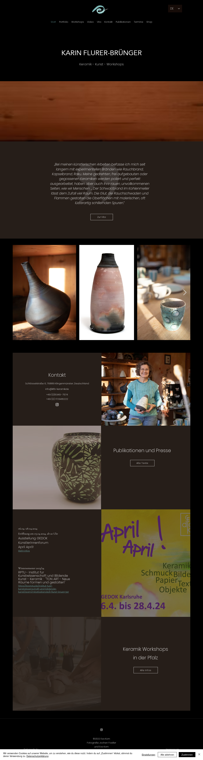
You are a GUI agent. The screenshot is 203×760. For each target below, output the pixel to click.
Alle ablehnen (167, 754)
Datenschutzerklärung (37, 756)
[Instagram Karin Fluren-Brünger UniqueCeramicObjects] (57, 405)
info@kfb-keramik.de (57, 389)
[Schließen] (199, 754)
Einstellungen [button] (148, 754)
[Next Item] (185, 292)
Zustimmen (187, 754)
